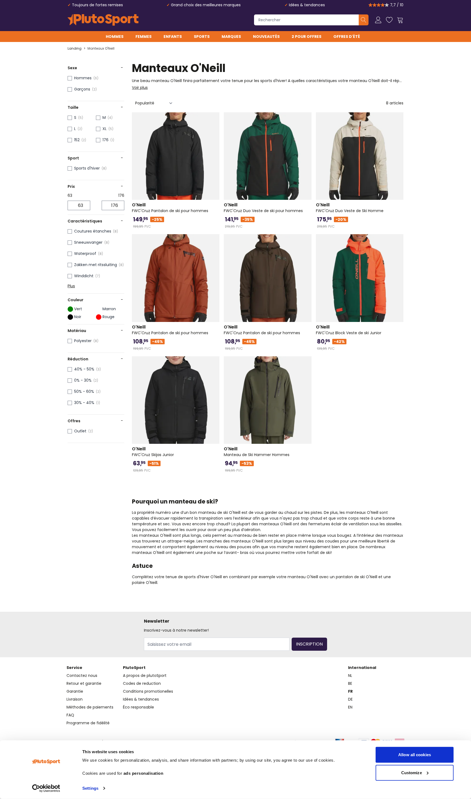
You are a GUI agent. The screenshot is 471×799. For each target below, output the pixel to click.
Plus (71, 286)
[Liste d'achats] (389, 20)
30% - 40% (84, 402)
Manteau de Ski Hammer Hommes (256, 451)
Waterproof (85, 253)
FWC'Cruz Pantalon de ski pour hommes (170, 207)
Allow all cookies (414, 754)
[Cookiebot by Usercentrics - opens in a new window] (46, 788)
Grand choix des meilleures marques (206, 5)
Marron (109, 309)
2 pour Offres (306, 36)
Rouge (108, 316)
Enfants (173, 36)
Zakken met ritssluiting (95, 264)
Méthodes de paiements (90, 707)
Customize (411, 772)
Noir (77, 316)
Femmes (143, 36)
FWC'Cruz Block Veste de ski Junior (348, 330)
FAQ (70, 715)
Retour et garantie (84, 683)
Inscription (309, 644)
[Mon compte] (378, 20)
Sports (202, 36)
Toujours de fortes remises (97, 5)
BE (350, 683)
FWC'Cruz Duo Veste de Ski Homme (350, 207)
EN (350, 707)
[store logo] (103, 20)
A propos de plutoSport (145, 675)
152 (77, 140)
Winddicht (83, 276)
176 (105, 140)
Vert (78, 309)
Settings (90, 788)
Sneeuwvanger (88, 242)
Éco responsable (138, 707)
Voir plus (140, 87)
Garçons (82, 89)
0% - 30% (83, 380)
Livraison (75, 699)
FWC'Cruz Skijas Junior (153, 451)
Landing (74, 48)
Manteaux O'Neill (100, 48)
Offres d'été (346, 36)
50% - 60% (84, 391)
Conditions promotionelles (148, 691)
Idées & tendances (307, 5)
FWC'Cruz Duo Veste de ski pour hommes (263, 207)
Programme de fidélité (88, 723)
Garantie (75, 691)
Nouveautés (266, 36)
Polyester (83, 340)
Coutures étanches (92, 231)
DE (350, 699)
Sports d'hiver (87, 168)
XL (104, 128)
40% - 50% (84, 369)
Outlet (80, 431)
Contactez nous (82, 675)
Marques (231, 36)
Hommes (114, 36)
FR (350, 691)
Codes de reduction (142, 683)
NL (350, 675)
